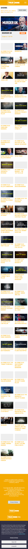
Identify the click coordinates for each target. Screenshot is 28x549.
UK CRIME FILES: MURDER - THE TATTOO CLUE (19, 171)
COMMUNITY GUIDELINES (16, 481)
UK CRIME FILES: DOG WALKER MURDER (7, 380)
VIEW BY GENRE (22, 10)
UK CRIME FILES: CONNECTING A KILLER (5, 276)
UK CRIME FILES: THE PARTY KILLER (7, 245)
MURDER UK (7, 33)
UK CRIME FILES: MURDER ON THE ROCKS (5, 261)
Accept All (14, 546)
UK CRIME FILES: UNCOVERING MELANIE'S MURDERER (19, 365)
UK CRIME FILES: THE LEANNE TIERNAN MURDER (7, 443)
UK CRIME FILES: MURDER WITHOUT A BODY (7, 97)
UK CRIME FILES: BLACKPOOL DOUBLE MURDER (7, 200)
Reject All (14, 542)
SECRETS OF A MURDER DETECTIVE (21, 96)
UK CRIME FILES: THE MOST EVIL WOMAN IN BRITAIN (21, 230)
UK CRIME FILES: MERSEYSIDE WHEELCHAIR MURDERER (19, 277)
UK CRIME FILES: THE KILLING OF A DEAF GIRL (21, 81)
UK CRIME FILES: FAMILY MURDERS (6, 336)
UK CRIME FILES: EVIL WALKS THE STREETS (21, 127)
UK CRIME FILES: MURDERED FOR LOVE (7, 292)
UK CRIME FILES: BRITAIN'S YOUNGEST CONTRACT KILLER (21, 215)
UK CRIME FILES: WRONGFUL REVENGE (5, 171)
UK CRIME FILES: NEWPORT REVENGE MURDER (7, 308)
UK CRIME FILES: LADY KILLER (5, 323)
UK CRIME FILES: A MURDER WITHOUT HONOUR (6, 459)
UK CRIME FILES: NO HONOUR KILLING (6, 52)
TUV (5, 12)
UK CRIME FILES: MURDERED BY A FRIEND (5, 142)
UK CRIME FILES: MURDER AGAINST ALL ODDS (20, 308)
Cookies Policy (21, 533)
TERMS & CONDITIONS (11, 480)
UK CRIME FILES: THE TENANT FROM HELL (7, 363)
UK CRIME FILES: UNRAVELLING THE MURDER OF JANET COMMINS (20, 427)
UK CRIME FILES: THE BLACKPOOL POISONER (21, 200)
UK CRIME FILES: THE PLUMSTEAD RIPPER (21, 350)
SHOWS (4, 8)
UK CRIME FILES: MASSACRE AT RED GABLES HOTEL (20, 411)
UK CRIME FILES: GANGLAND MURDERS (5, 127)
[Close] (26, 523)
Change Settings (14, 502)
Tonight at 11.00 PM (7, 36)
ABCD (2, 11)
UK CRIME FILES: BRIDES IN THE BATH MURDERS (21, 112)
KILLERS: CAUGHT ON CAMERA (21, 336)
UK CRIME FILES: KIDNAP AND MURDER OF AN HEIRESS (7, 230)
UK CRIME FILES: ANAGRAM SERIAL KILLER (6, 112)
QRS (2, 12)
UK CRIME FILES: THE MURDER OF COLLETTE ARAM (21, 396)
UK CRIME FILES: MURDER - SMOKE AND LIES (20, 293)
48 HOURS (4, 425)
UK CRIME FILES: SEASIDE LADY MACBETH (19, 261)
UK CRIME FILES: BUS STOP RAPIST (7, 411)
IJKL (10, 11)
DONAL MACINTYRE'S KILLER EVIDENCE (7, 157)
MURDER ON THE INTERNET (5, 214)
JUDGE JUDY (4, 80)
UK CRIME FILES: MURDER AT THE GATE (5, 396)
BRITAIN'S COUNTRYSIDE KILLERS (5, 66)
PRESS (17, 482)
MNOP (13, 11)
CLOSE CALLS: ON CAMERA (20, 65)
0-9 (12, 12)
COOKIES (11, 482)
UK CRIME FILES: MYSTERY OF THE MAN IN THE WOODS (20, 142)
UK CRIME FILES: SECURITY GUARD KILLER (20, 381)
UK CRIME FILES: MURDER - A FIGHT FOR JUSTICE (20, 245)
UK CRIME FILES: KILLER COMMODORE (7, 186)
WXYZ (8, 12)
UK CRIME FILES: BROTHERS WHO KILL (21, 323)
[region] (14, 535)
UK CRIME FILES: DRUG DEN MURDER (20, 186)
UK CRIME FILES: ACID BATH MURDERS (7, 350)
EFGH (6, 11)
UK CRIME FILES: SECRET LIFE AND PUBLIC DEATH (20, 443)
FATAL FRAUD (18, 156)
